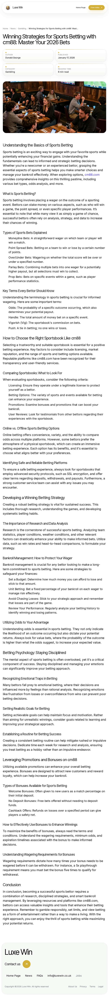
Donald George (13, 57)
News (13, 29)
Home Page (13, 975)
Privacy (83, 986)
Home (5, 29)
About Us (72, 986)
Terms (92, 986)
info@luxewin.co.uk (59, 975)
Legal (100, 986)
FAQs (40, 975)
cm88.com (92, 174)
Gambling (22, 29)
